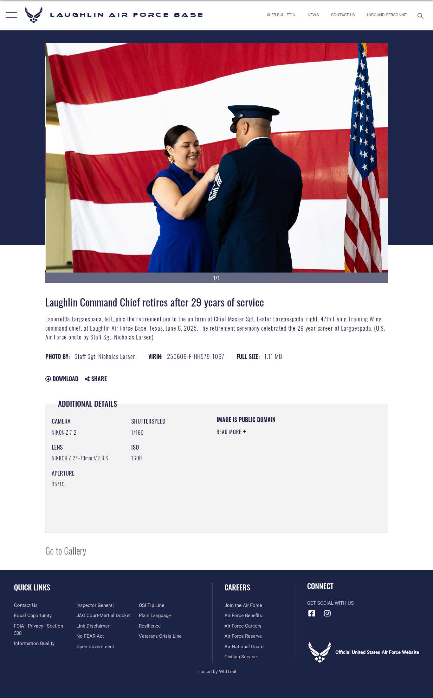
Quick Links (32, 587)
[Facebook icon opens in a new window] (312, 613)
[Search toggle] (421, 15)
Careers (237, 587)
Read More (230, 432)
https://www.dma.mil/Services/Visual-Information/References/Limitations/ (291, 481)
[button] (10, 15)
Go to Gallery (65, 550)
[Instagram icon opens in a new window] (327, 613)
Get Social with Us (330, 603)
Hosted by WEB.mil (216, 671)
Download (64, 378)
